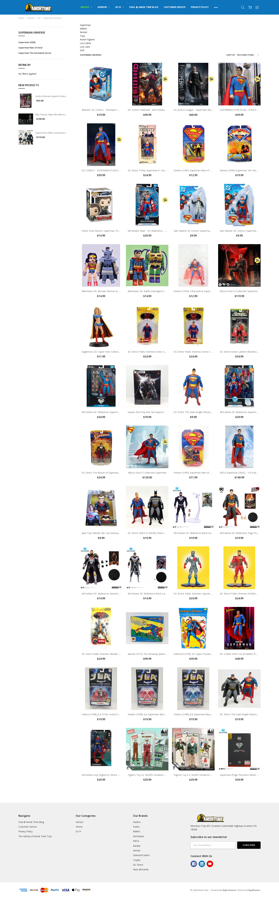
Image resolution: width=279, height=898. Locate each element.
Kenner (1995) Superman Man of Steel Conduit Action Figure (206, 170)
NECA (136, 840)
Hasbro (137, 822)
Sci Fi (118, 7)
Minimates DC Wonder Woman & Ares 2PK (105, 291)
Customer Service (175, 7)
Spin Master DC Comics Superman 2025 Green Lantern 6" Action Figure (212, 230)
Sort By (230, 54)
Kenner (136, 850)
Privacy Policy (199, 7)
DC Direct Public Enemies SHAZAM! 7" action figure (247, 593)
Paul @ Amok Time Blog (143, 7)
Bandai (136, 845)
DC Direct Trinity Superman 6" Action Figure (151, 170)
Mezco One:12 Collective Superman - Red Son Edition (249, 291)
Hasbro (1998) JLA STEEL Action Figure (103, 714)
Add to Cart (101, 91)
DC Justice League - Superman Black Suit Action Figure (203, 109)
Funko (136, 826)
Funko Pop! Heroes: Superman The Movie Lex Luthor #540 (113, 230)
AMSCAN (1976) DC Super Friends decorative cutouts (202, 653)
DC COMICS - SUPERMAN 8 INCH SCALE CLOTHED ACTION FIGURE (119, 170)
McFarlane (138, 836)
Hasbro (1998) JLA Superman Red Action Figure (153, 714)
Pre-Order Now (147, 98)
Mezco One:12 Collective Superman (147, 472)
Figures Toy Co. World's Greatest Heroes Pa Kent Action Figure (162, 774)
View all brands (141, 869)
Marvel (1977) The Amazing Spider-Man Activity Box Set (158, 653)
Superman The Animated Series (34, 52)
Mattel (136, 831)
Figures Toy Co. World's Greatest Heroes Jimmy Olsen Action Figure (210, 774)
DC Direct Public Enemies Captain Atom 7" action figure (204, 593)
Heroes (85, 7)
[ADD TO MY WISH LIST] (116, 74)
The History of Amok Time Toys (35, 836)
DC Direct (138, 864)
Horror (103, 7)
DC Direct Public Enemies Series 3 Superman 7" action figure (160, 351)
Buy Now (101, 98)
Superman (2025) (27, 42)
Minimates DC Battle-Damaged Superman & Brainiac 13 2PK (161, 291)
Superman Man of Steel (30, 47)
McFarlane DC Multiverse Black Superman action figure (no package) (211, 533)
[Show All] (215, 7)
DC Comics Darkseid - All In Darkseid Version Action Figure (159, 109)
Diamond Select (141, 855)
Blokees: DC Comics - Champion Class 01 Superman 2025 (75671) (117, 109)
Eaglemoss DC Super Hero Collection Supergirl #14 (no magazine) (117, 351)
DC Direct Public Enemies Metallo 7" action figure (108, 653)
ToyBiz (136, 860)
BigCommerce (229, 890)
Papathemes (254, 890)
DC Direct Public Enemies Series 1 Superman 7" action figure (206, 351)
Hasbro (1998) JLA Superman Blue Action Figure (199, 714)
